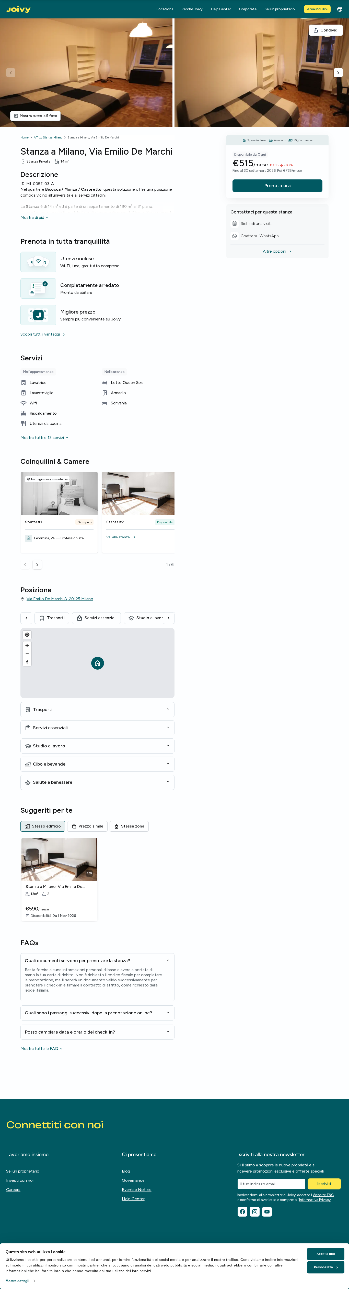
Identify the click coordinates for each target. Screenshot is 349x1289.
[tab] (42, 826)
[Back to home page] (18, 9)
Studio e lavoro (151, 617)
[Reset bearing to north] (27, 662)
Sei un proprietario (280, 9)
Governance (133, 1180)
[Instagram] (255, 1212)
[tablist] (97, 826)
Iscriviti (324, 1183)
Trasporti (56, 617)
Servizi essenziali (101, 617)
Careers (13, 1189)
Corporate (248, 9)
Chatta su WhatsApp (256, 236)
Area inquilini (317, 9)
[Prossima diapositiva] (338, 72)
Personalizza (323, 1267)
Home (24, 137)
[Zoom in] (27, 645)
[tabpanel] (97, 880)
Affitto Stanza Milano (48, 137)
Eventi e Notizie (137, 1189)
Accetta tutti (326, 1254)
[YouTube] (267, 1212)
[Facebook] (242, 1212)
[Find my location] (27, 635)
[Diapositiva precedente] (10, 72)
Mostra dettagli (18, 1281)
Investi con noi (19, 1180)
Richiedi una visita (256, 224)
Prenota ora (277, 185)
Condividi (329, 30)
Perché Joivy (192, 9)
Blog (126, 1171)
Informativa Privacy (315, 1200)
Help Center (221, 9)
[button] (140, 537)
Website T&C (323, 1195)
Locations (164, 9)
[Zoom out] (27, 654)
